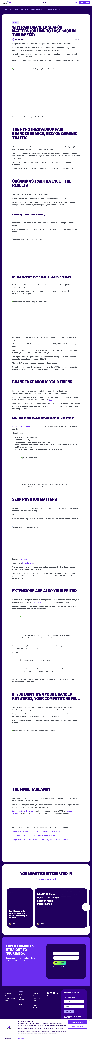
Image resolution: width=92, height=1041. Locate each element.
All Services (8, 993)
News (34, 1000)
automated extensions (39, 602)
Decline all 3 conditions (77, 1026)
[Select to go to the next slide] (88, 907)
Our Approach (36, 998)
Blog (11, 9)
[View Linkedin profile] (48, 995)
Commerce (7, 996)
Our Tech (45, 3)
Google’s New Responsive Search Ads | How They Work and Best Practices (40, 840)
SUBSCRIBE (59, 963)
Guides (20, 1002)
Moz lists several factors (21, 427)
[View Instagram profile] (58, 993)
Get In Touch (36, 1008)
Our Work (52, 3)
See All (20, 994)
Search (6, 1003)
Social (6, 1000)
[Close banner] (89, 1020)
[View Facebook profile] (48, 993)
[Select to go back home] (6, 2)
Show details (21, 1038)
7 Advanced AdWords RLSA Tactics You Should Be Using (33, 836)
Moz (50, 400)
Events (34, 1003)
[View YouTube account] (54, 993)
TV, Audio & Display (10, 998)
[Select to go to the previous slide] (84, 907)
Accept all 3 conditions (77, 1022)
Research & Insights (62, 3)
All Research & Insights (46, 879)
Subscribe (68, 1011)
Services (8, 990)
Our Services (38, 3)
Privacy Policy (62, 967)
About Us (71, 3)
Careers (35, 1005)
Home (6, 9)
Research (21, 1004)
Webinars (21, 999)
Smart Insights (23, 559)
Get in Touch (84, 2)
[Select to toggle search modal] (76, 3)
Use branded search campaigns (24, 811)
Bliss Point (35, 996)
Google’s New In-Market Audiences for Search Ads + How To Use (36, 832)
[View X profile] (51, 993)
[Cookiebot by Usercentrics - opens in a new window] (9, 1038)
